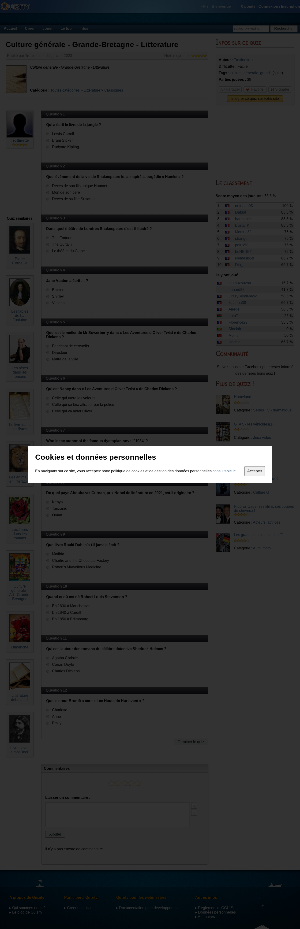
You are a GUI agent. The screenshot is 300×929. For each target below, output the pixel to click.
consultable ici (224, 471)
